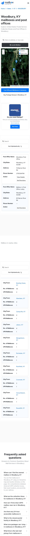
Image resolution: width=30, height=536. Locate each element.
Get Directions (21, 180)
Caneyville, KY (20, 311)
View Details (21, 177)
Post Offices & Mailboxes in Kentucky (15, 90)
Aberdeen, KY (20, 298)
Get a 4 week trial (15, 123)
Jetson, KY (19, 325)
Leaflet (12, 85)
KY (15, 8)
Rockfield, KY (20, 366)
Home (3, 8)
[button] (14, 69)
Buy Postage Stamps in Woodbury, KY (15, 95)
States (9, 8)
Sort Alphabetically (14, 146)
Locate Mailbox (16, 45)
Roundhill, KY (20, 408)
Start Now (15, 126)
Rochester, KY (20, 353)
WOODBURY (22, 8)
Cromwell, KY (20, 380)
